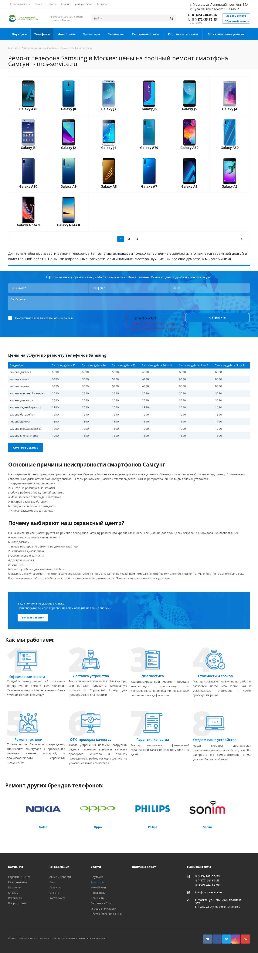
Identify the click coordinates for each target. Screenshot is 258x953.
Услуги (96, 867)
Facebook (217, 939)
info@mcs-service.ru (208, 892)
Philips (152, 827)
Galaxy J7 (108, 109)
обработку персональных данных (52, 318)
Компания (15, 867)
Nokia (43, 827)
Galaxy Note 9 (28, 225)
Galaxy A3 (230, 186)
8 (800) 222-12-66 (207, 884)
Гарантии (55, 887)
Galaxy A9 (68, 186)
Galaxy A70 (149, 148)
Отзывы (13, 892)
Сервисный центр (19, 877)
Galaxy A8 (109, 186)
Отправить (217, 317)
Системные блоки (145, 34)
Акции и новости (60, 877)
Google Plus (245, 939)
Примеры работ (144, 867)
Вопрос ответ (17, 903)
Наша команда (17, 882)
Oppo (98, 827)
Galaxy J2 (68, 148)
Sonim (207, 827)
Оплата (54, 892)
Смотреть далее (25, 447)
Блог (52, 882)
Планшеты (116, 34)
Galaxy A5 (189, 186)
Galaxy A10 (28, 186)
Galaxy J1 (108, 148)
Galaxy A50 (189, 148)
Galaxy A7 (149, 186)
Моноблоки (66, 34)
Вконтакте (207, 939)
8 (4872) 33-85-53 (204, 19)
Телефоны (42, 34)
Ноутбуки (19, 34)
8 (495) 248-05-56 (204, 15)
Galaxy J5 (189, 109)
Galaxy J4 (229, 109)
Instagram (235, 939)
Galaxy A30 (230, 148)
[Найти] (171, 18)
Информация (59, 867)
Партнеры (14, 887)
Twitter (226, 939)
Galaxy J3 (28, 148)
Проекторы (91, 34)
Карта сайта (57, 898)
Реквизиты (15, 898)
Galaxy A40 (28, 109)
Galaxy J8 (68, 109)
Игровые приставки (183, 34)
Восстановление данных (226, 34)
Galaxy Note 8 (68, 225)
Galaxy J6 (149, 109)
